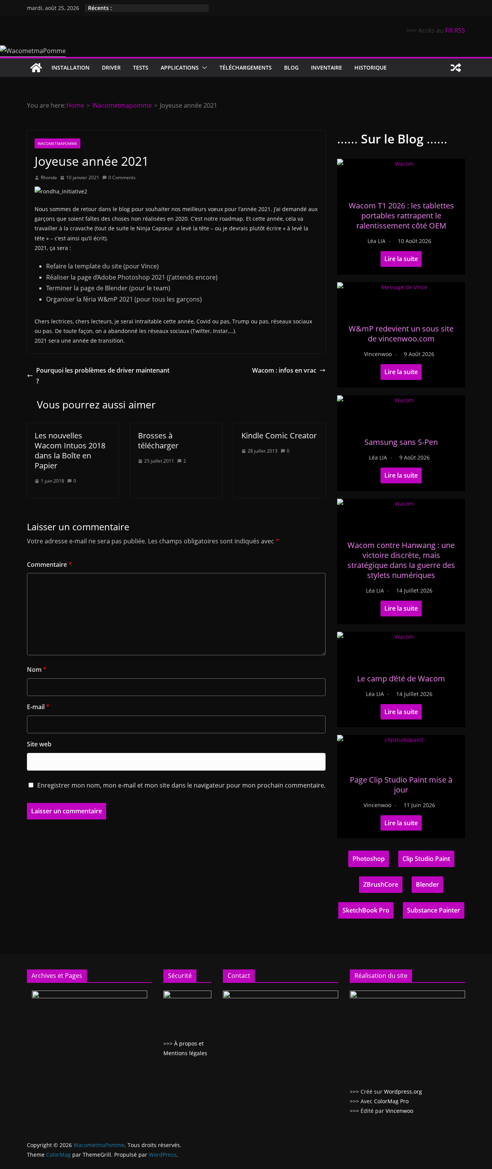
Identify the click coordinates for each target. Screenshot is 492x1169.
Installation (71, 67)
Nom (37, 669)
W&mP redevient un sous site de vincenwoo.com (401, 333)
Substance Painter (433, 910)
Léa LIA (376, 241)
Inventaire (326, 67)
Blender (427, 884)
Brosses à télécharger (158, 440)
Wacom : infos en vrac (284, 370)
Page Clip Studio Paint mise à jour (401, 784)
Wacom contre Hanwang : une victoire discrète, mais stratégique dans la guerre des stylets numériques (401, 560)
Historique (370, 67)
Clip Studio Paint (426, 858)
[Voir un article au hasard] (456, 67)
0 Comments (122, 177)
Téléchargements (245, 67)
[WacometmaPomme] (36, 67)
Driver (111, 67)
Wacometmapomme (57, 143)
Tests (140, 67)
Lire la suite (401, 259)
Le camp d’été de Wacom (401, 678)
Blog (291, 67)
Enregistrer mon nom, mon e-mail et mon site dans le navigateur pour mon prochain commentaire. (181, 785)
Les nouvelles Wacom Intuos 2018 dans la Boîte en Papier (70, 450)
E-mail (38, 707)
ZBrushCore (380, 884)
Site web (39, 744)
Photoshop (368, 858)
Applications (180, 67)
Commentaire (49, 564)
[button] (203, 67)
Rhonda (49, 177)
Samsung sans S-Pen (401, 442)
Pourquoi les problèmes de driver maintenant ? (103, 376)
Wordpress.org (403, 1091)
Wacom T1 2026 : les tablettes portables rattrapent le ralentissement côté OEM (401, 215)
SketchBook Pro (365, 910)
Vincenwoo (378, 354)
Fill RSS (455, 30)
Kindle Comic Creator (279, 435)
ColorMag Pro (391, 1101)
